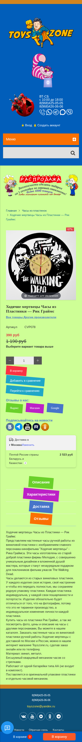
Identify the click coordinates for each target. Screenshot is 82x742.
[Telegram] (19, 429)
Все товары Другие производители (31, 317)
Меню (11, 139)
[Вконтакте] (10, 429)
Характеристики (41, 494)
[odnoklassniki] (50, 716)
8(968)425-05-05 (51, 103)
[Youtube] (27, 429)
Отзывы (41, 519)
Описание (41, 482)
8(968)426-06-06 (51, 106)
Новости (19, 729)
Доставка (41, 507)
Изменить (28, 444)
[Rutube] (36, 429)
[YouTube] (32, 716)
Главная (11, 210)
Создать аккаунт (48, 125)
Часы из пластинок (34, 210)
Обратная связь (38, 729)
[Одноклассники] (45, 429)
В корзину (59, 736)
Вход (28, 125)
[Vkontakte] (23, 716)
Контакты (58, 729)
